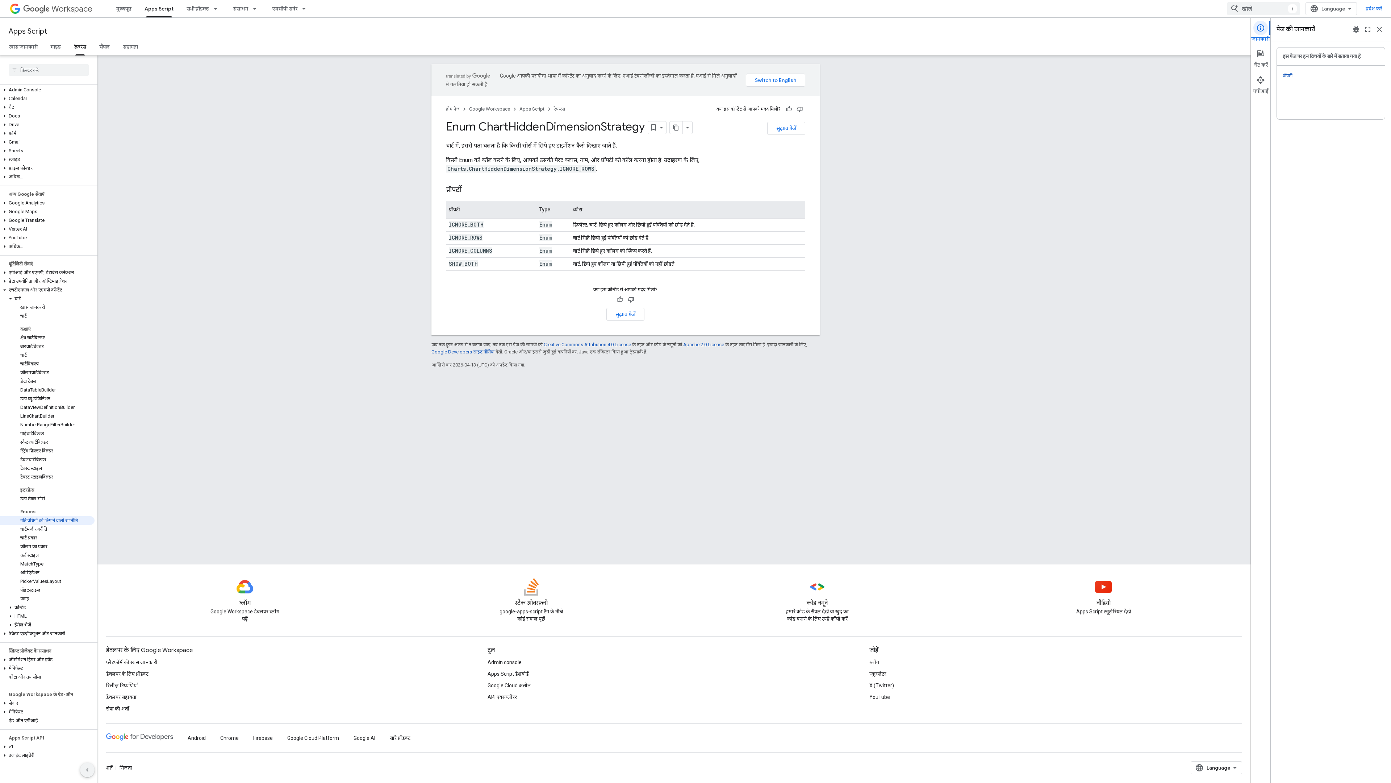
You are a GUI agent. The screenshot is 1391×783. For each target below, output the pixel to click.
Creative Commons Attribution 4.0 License (587, 344)
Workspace (71, 9)
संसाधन (240, 8)
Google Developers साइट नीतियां (462, 352)
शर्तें (109, 768)
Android (197, 738)
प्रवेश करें (1374, 9)
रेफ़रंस (80, 47)
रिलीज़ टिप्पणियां (122, 685)
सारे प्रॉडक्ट (400, 738)
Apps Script (159, 8)
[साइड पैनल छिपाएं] (87, 770)
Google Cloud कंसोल (509, 685)
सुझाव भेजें (786, 128)
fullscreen (1367, 29)
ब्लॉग (874, 662)
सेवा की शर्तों (117, 709)
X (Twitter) (881, 685)
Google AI (364, 738)
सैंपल (104, 47)
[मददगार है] (789, 109)
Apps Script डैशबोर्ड (508, 674)
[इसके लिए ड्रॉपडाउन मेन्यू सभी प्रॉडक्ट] (217, 8)
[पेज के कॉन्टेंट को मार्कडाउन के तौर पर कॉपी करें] (676, 127)
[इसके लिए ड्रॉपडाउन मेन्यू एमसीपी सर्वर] (306, 8)
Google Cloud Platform (313, 738)
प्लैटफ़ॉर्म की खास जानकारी (132, 662)
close (1379, 29)
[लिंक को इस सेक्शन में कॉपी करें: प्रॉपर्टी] (468, 190)
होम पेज (453, 109)
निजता (126, 768)
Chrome (229, 738)
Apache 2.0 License (703, 344)
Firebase (263, 738)
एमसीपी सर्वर (284, 8)
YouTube (879, 697)
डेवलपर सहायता (121, 697)
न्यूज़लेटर (877, 674)
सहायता (130, 47)
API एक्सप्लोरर (502, 697)
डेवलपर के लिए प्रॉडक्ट (127, 674)
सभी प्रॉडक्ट (198, 8)
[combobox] (1263, 8)
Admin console (505, 662)
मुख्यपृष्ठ (123, 8)
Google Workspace (489, 109)
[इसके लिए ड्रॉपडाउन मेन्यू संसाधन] (257, 8)
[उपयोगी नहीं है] (799, 109)
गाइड (56, 47)
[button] (47, 90)
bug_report (1356, 29)
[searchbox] (49, 70)
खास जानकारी (23, 47)
